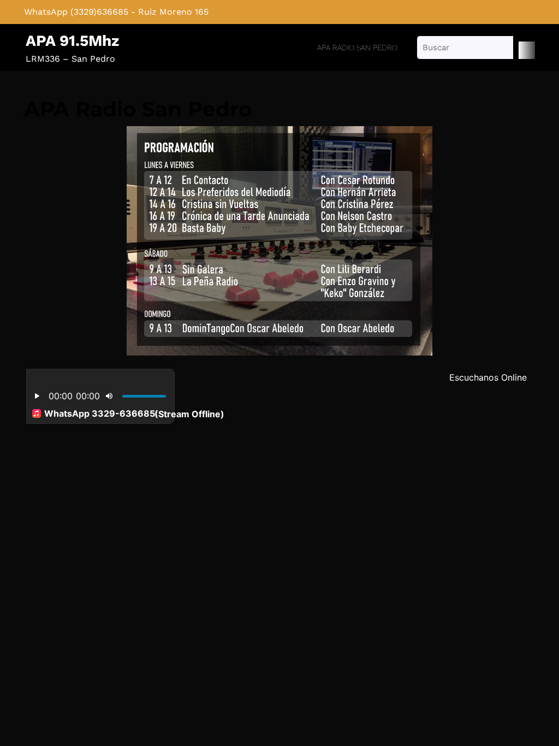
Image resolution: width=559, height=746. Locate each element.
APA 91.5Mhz (72, 41)
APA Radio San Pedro (357, 47)
